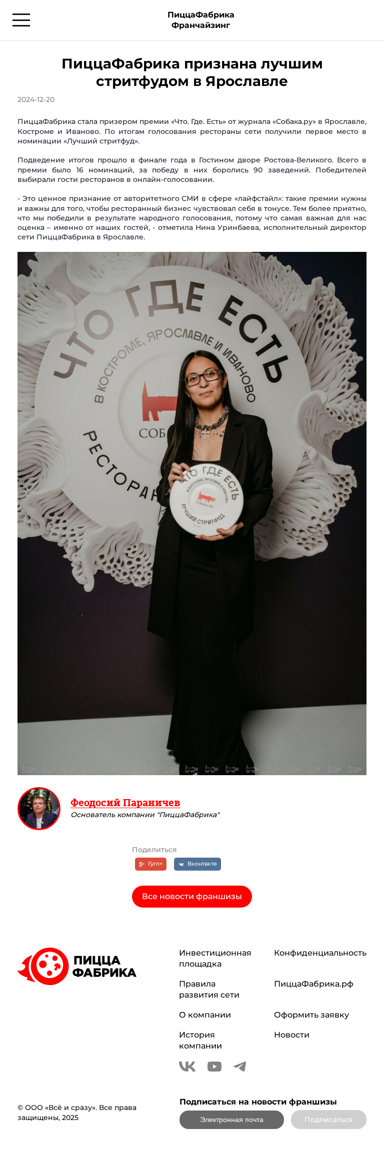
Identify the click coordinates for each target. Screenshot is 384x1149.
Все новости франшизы (192, 896)
